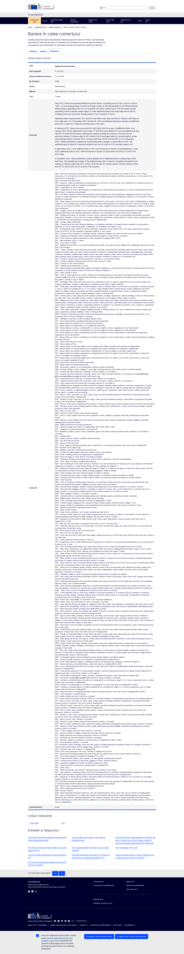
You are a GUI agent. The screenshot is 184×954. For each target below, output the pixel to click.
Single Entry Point (93, 21)
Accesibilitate (129, 925)
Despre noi (148, 21)
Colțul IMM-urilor (110, 21)
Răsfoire (33, 51)
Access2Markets (34, 882)
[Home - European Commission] (42, 916)
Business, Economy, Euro (103, 903)
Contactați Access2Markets (104, 885)
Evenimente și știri (126, 21)
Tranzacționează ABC (56, 21)
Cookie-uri (83, 925)
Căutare (43, 51)
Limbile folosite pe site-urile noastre (63, 925)
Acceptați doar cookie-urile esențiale (131, 936)
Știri (63, 823)
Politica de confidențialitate (100, 925)
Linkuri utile (34, 823)
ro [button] (104, 8)
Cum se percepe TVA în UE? (126, 848)
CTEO (140, 21)
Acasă (45, 21)
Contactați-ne (81, 921)
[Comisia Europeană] (43, 6)
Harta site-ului (131, 889)
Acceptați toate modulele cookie (99, 936)
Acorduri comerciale (74, 21)
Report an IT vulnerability (37, 925)
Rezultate (54, 51)
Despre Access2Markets (135, 885)
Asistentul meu (34, 21)
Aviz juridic (117, 925)
